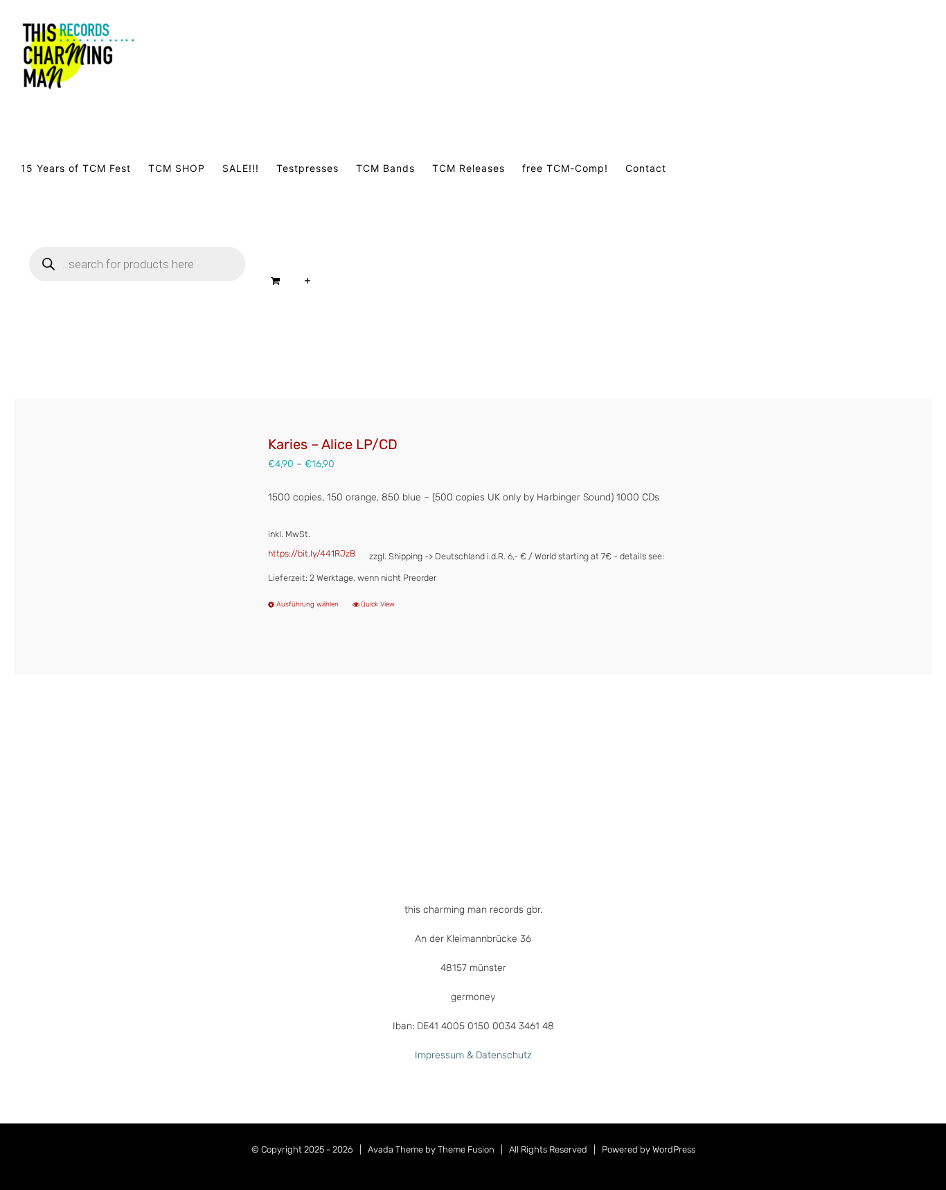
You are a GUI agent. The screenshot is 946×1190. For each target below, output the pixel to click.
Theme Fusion (466, 1149)
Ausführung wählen (307, 604)
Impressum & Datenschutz (473, 1055)
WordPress (673, 1149)
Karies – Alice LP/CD (333, 444)
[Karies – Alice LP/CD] (130, 537)
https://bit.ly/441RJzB (311, 553)
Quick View (378, 604)
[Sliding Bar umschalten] (308, 281)
